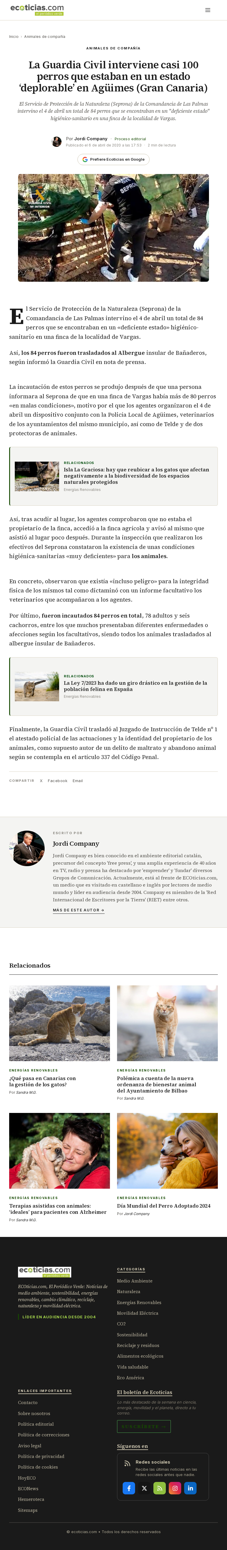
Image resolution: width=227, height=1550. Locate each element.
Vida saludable (132, 1367)
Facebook (57, 780)
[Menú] (208, 10)
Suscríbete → (143, 1426)
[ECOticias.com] (37, 10)
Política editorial (36, 1424)
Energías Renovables (139, 1302)
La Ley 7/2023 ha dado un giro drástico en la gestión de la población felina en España (135, 686)
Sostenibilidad (132, 1335)
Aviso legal (29, 1446)
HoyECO (27, 1478)
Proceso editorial (130, 139)
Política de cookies (38, 1467)
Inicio (14, 36)
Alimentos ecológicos (140, 1356)
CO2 (121, 1324)
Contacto (28, 1402)
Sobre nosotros (34, 1413)
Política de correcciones (43, 1435)
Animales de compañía (44, 36)
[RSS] (159, 1488)
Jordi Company (91, 138)
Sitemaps (28, 1510)
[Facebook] (129, 1488)
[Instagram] (175, 1488)
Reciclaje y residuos (138, 1345)
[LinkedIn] (190, 1488)
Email (78, 780)
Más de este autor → (79, 910)
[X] (144, 1488)
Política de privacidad (41, 1456)
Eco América (130, 1378)
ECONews (28, 1488)
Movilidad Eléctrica (137, 1313)
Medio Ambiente (135, 1281)
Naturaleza (128, 1291)
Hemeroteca (31, 1499)
